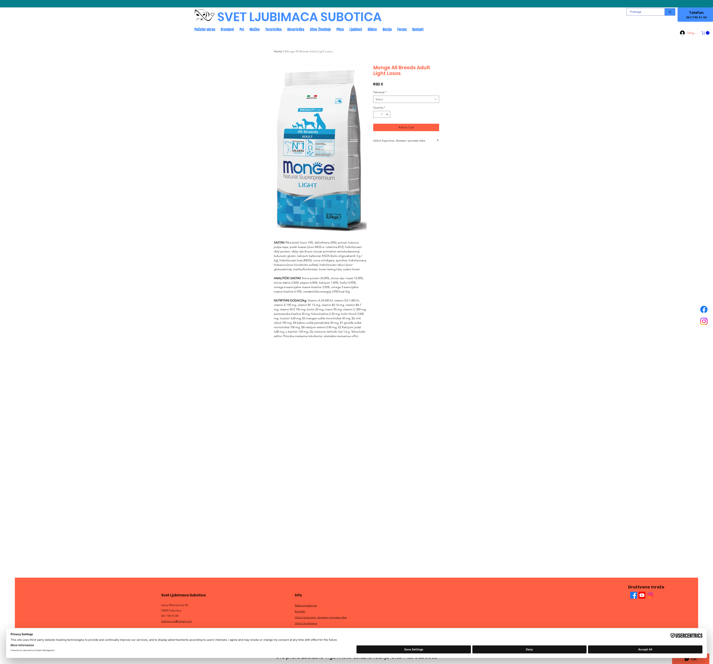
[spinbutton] (381, 114)
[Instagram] (704, 321)
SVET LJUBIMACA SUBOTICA (299, 16)
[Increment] (387, 114)
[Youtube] (642, 595)
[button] (705, 33)
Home (278, 51)
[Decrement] (376, 114)
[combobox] (406, 99)
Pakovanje (380, 92)
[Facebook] (704, 309)
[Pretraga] (670, 11)
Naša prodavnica (306, 605)
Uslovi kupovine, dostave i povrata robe (321, 617)
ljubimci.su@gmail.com (176, 621)
